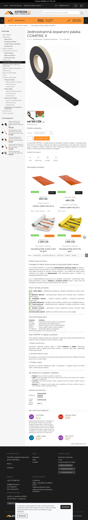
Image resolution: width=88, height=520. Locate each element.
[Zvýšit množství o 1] (33, 137)
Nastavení (22, 516)
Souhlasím (65, 507)
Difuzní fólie (8, 39)
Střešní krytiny (7, 111)
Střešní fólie (6, 37)
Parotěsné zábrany (10, 41)
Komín (5, 75)
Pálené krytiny (8, 53)
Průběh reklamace (66, 468)
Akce (34, 460)
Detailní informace (33, 152)
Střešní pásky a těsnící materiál (12, 62)
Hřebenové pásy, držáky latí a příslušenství (11, 65)
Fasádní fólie (8, 46)
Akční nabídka (7, 35)
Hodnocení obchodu (16, 5)
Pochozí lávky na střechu (10, 51)
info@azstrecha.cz (13, 484)
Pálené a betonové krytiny (14, 82)
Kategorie (35, 457)
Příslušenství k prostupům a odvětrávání (13, 107)
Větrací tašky (8, 89)
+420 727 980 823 (13, 480)
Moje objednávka (66, 472)
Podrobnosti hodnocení (50, 39)
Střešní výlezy (7, 60)
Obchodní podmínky (65, 457)
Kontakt (35, 462)
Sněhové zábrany (8, 48)
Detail (52, 192)
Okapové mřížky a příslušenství (12, 68)
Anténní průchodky (10, 98)
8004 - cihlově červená (38, 211)
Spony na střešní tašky (9, 73)
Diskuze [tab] (67, 255)
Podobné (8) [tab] (37, 255)
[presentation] (2, 20)
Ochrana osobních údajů (66, 462)
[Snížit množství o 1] (33, 139)
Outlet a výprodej (8, 113)
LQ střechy (36, 480)
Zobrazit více (12, 503)
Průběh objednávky (65, 465)
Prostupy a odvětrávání (9, 77)
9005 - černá (61, 211)
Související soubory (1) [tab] (48, 255)
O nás (5, 5)
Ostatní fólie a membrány (12, 44)
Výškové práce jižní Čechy (41, 487)
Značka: (64, 39)
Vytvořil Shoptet (77, 516)
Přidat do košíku (43, 138)
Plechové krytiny (9, 57)
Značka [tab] (74, 255)
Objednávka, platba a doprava (32, 5)
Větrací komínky (9, 80)
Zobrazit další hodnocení (78, 444)
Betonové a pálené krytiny (14, 100)
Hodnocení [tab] (60, 255)
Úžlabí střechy (7, 70)
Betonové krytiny (9, 55)
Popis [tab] (29, 255)
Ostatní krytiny (10, 86)
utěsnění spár (41, 400)
